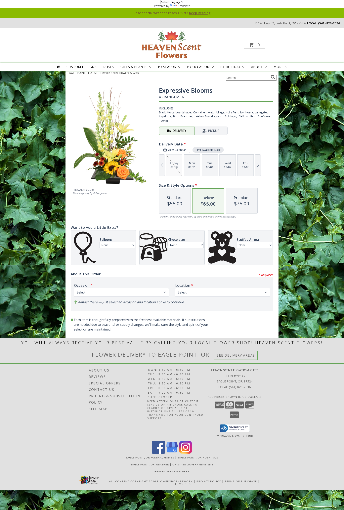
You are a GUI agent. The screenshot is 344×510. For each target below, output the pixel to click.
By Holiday (230, 67)
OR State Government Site (192, 464)
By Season (167, 67)
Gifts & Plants (134, 67)
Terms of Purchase (241, 481)
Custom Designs (81, 67)
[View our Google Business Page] (172, 452)
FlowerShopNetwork (175, 481)
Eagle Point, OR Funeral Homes (150, 457)
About (257, 67)
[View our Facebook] (158, 452)
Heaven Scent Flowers (172, 471)
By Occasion (198, 67)
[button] (254, 45)
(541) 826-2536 (329, 23)
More (278, 67)
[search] (273, 77)
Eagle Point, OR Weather (150, 464)
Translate (184, 6)
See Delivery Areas (236, 355)
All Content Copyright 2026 (132, 481)
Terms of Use (184, 484)
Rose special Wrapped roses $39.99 (172, 13)
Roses (108, 67)
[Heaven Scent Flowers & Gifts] (171, 44)
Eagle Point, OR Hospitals (198, 457)
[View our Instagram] (185, 452)
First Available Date (208, 150)
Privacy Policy (208, 481)
